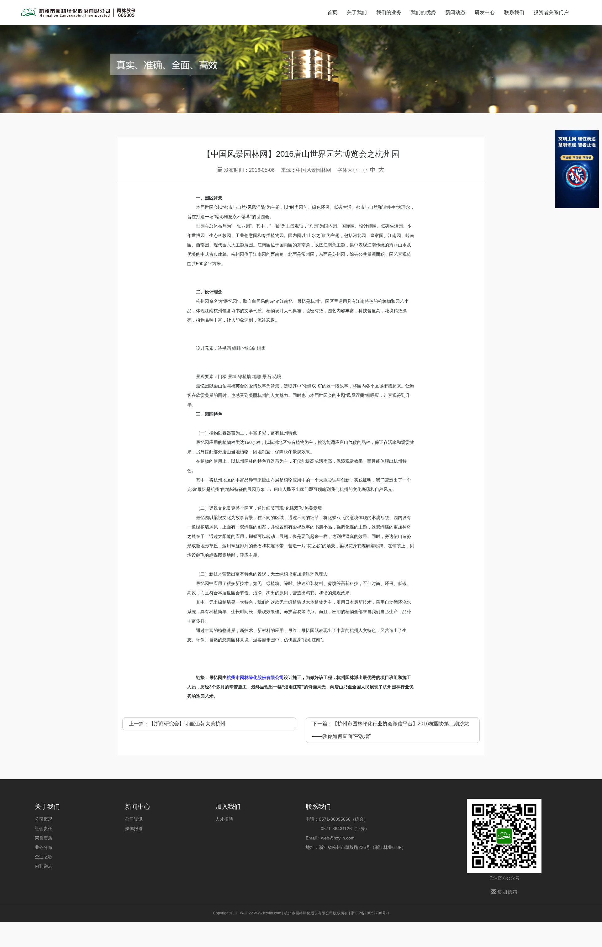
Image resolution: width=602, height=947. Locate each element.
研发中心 (485, 12)
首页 (332, 12)
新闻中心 (137, 806)
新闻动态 (455, 12)
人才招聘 (224, 819)
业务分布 (43, 847)
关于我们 (357, 12)
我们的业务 (388, 12)
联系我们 (514, 12)
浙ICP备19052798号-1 (370, 913)
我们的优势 (423, 12)
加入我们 (227, 806)
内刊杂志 (43, 866)
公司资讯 (134, 819)
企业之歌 (43, 856)
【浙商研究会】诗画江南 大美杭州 (187, 723)
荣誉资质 (43, 837)
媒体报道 (134, 828)
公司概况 (43, 819)
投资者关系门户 (551, 12)
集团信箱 (506, 892)
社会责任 (43, 828)
